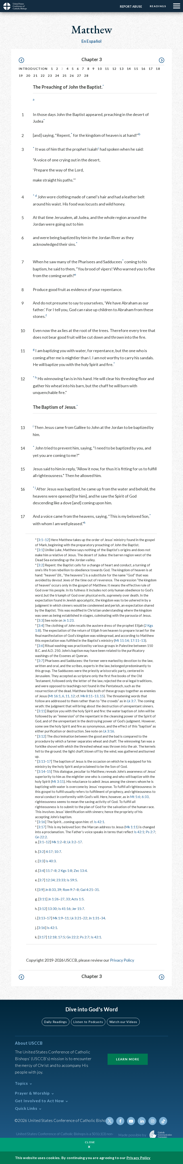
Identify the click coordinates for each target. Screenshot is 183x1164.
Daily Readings (55, 1022)
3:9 (40, 890)
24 (57, 75)
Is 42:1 (99, 822)
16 (143, 69)
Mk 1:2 (57, 842)
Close (90, 1142)
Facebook (120, 1121)
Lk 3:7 (131, 701)
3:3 (40, 620)
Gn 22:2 (41, 837)
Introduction (33, 69)
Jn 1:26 (53, 899)
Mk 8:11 (86, 696)
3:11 (41, 711)
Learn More (127, 1059)
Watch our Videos (123, 1022)
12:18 (52, 937)
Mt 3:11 (58, 781)
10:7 (57, 851)
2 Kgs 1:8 (65, 871)
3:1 (40, 540)
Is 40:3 (51, 861)
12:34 (50, 880)
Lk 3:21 (75, 918)
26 (72, 75)
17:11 (134, 640)
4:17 (49, 851)
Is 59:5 (72, 880)
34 (103, 918)
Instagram (152, 1121)
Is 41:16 (64, 909)
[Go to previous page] (23, 60)
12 (114, 69)
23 (50, 75)
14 (129, 69)
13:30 (52, 909)
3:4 (40, 625)
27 (79, 75)
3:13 (41, 761)
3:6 (40, 646)
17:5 (61, 937)
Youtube (131, 1121)
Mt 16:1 (55, 696)
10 (100, 69)
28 (86, 75)
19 (21, 75)
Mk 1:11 (131, 827)
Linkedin (142, 1121)
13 (121, 69)
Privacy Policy (122, 960)
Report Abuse (131, 6)
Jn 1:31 (94, 918)
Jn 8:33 (50, 890)
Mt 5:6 (135, 797)
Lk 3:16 (108, 731)
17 (151, 69)
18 (158, 69)
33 (68, 899)
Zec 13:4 (80, 871)
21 (35, 75)
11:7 (49, 871)
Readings (158, 6)
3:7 (40, 661)
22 (43, 75)
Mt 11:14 (122, 640)
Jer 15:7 (78, 909)
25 (64, 75)
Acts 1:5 (77, 899)
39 (59, 890)
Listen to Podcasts (88, 1022)
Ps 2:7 (150, 832)
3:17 (41, 827)
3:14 (41, 771)
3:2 (40, 565)
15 (136, 69)
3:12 (41, 736)
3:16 (41, 822)
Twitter (110, 1121)
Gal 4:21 (86, 890)
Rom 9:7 (69, 890)
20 (28, 75)
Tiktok (163, 1121)
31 (97, 890)
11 (107, 69)
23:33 (60, 880)
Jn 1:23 (68, 620)
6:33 (145, 797)
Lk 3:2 (71, 842)
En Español (91, 41)
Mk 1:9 (58, 918)
